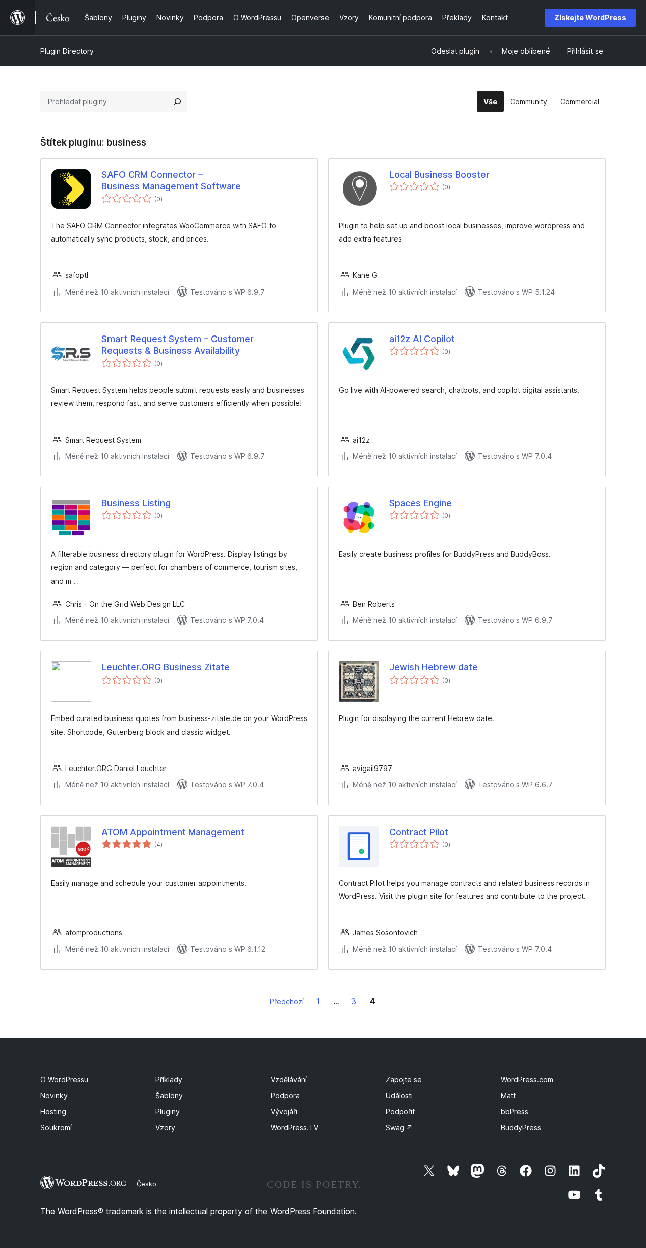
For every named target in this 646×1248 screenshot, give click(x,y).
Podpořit (400, 1111)
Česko (146, 1184)
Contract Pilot (418, 832)
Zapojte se (404, 1079)
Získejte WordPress (590, 17)
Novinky (54, 1095)
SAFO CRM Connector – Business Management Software (171, 180)
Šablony (169, 1095)
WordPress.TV (294, 1127)
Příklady (168, 1079)
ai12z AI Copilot (422, 338)
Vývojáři (284, 1111)
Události (399, 1095)
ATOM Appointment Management (172, 832)
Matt (508, 1095)
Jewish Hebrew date (433, 667)
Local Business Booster (439, 174)
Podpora (285, 1095)
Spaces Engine (420, 503)
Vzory (165, 1127)
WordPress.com (527, 1079)
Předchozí (287, 1001)
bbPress (514, 1111)
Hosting (53, 1111)
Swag (399, 1127)
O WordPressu (64, 1079)
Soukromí (56, 1127)
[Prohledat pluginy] (177, 101)
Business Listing (136, 503)
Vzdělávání (289, 1079)
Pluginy (167, 1111)
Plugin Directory (67, 50)
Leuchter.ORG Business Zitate (165, 667)
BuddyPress (521, 1127)
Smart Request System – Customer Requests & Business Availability (177, 344)
